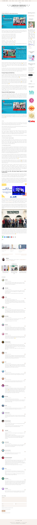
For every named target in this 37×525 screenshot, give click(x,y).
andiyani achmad (7, 412)
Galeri (20, 2)
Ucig (5, 361)
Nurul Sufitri (6, 385)
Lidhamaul (6, 324)
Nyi (5, 370)
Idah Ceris (7, 258)
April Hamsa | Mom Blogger (8, 457)
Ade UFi (6, 306)
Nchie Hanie (6, 287)
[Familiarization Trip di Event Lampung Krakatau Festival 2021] (5, 247)
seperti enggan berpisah (19, 115)
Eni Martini (6, 488)
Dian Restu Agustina (7, 341)
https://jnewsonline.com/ (9, 201)
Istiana (6, 405)
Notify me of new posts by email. (6, 509)
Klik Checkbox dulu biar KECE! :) (6, 512)
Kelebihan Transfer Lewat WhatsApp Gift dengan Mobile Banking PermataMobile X (22, 250)
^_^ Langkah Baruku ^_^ (18, 5)
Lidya (5, 468)
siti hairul (6, 279)
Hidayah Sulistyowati (8, 420)
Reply (25, 289)
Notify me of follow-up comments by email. (7, 507)
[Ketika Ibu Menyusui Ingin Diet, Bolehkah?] (14, 247)
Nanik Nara (6, 396)
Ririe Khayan (6, 478)
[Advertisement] (14, 29)
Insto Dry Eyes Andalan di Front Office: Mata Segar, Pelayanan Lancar (14, 272)
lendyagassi (6, 430)
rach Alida (6, 333)
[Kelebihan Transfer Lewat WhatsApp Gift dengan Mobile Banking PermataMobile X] (22, 247)
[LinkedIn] (18, 520)
